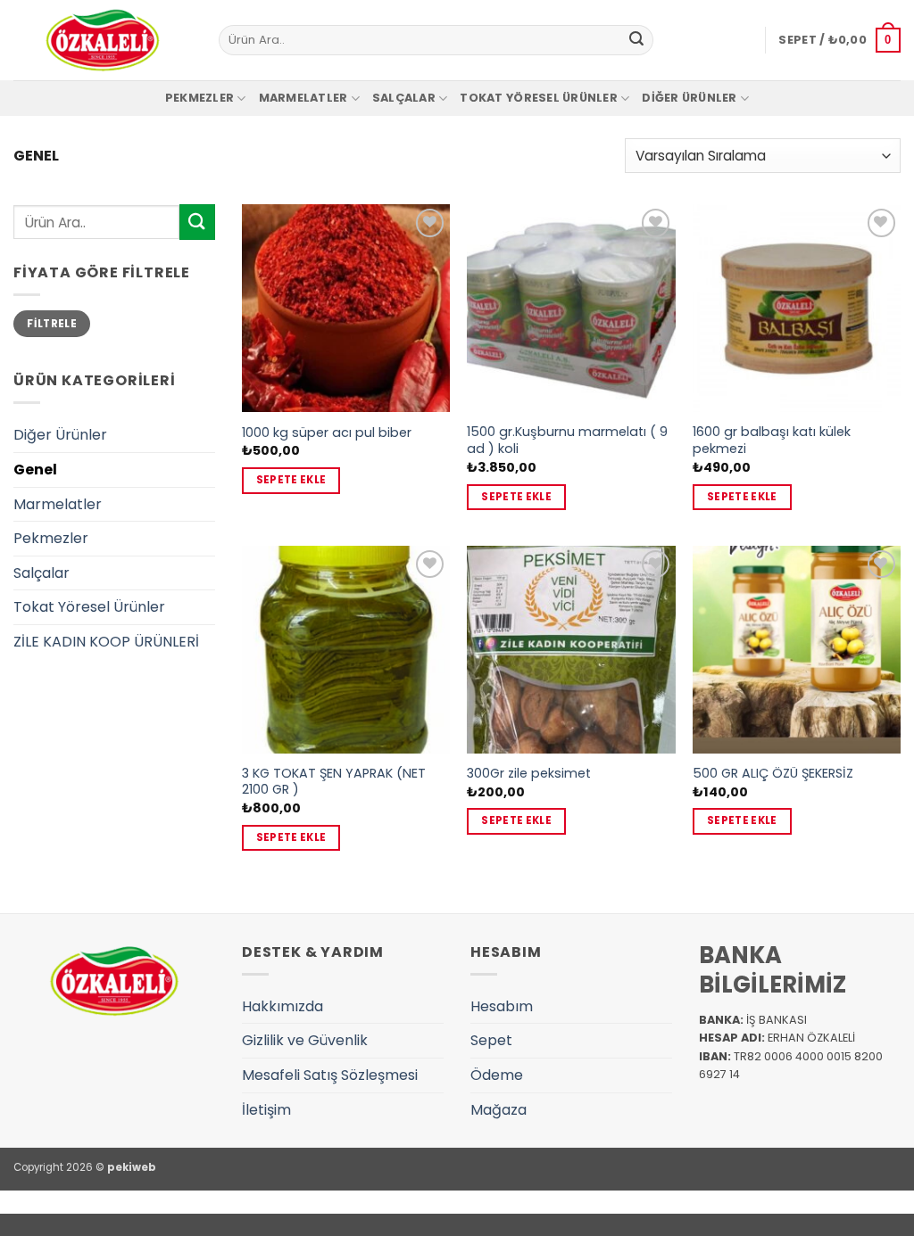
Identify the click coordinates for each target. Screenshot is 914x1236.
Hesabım (501, 1006)
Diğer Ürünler (689, 97)
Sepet (491, 1040)
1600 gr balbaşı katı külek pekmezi (772, 440)
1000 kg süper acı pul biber (326, 432)
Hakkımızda (282, 1006)
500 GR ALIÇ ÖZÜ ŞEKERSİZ (773, 773)
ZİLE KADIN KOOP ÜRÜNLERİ (106, 641)
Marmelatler (303, 97)
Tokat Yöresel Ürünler (538, 97)
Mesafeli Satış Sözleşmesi (330, 1075)
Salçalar (404, 97)
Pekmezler (199, 97)
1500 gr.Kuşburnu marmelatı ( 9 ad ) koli (567, 440)
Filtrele (52, 324)
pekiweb (131, 1167)
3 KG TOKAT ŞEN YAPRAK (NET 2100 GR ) (334, 781)
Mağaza (498, 1110)
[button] (839, 40)
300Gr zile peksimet (529, 773)
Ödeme (496, 1075)
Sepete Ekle (291, 480)
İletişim (266, 1110)
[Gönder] (636, 40)
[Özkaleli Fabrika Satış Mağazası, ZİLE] (102, 40)
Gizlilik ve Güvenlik (305, 1040)
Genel (35, 469)
